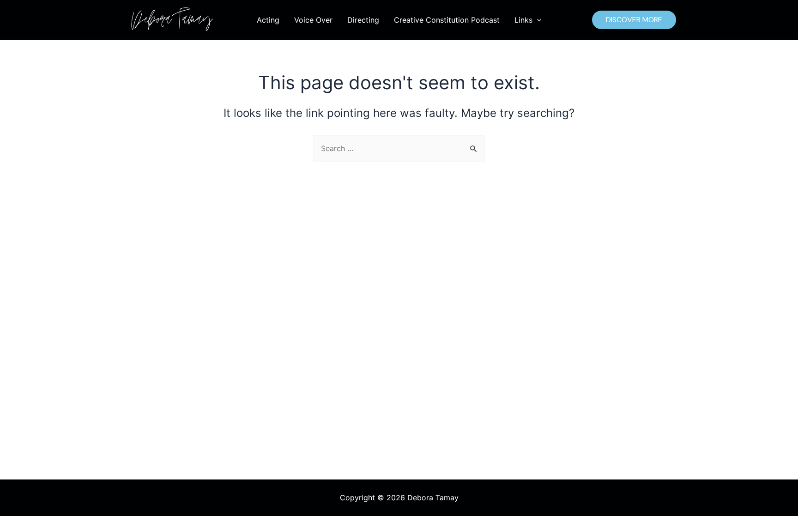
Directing (363, 19)
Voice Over (313, 19)
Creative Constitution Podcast (447, 19)
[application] (537, 19)
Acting (268, 19)
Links (523, 19)
